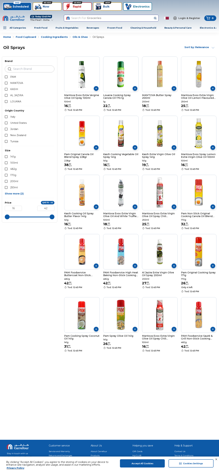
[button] (216, 459)
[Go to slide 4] (200, 146)
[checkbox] (6, 76)
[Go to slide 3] (198, 146)
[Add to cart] (96, 88)
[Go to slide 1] (81, 87)
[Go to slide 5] (202, 146)
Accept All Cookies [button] (142, 463)
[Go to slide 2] (82, 87)
